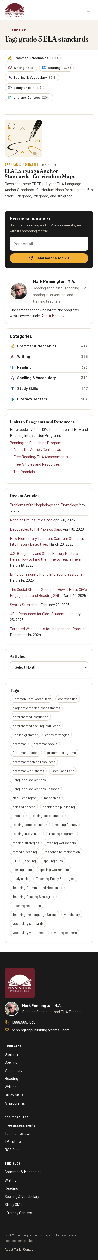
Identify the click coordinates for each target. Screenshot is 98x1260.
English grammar (25, 735)
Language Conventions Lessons (36, 789)
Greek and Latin (63, 771)
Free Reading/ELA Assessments (40, 456)
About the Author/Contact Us (37, 449)
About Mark (13, 1249)
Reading (59, 67)
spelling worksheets (54, 869)
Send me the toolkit (52, 258)
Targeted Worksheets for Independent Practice (48, 628)
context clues (67, 699)
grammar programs (61, 752)
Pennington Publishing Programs (36, 442)
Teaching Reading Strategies (33, 896)
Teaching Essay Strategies (55, 878)
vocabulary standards (28, 923)
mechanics (52, 798)
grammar (19, 744)
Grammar (12, 1054)
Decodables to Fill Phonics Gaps (36, 529)
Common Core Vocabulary (32, 699)
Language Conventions (29, 780)
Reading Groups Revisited (31, 520)
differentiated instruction (30, 717)
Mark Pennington (25, 798)
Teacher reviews (18, 1133)
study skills (21, 878)
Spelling (11, 1062)
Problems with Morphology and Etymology (44, 504)
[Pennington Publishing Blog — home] (14, 10)
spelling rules (53, 861)
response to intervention (62, 852)
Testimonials (24, 471)
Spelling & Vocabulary (34, 77)
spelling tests (22, 869)
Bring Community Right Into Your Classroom (46, 574)
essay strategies (57, 735)
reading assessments (47, 815)
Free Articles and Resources (36, 464)
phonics (18, 815)
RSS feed (12, 1149)
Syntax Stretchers (25, 604)
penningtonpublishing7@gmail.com (41, 1030)
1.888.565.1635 (23, 1022)
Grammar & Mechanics (35, 58)
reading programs (62, 833)
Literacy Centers (31, 97)
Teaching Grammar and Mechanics (37, 887)
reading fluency (66, 824)
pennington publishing (59, 807)
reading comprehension (30, 824)
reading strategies (26, 843)
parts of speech (24, 807)
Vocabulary (13, 1070)
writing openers (65, 932)
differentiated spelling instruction (36, 726)
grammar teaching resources (34, 762)
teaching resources (27, 905)
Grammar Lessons (26, 752)
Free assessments (20, 1125)
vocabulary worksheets (29, 932)
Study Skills (27, 87)
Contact (28, 1249)
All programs (15, 1103)
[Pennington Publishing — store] (20, 983)
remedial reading (25, 852)
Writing (23, 67)
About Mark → (52, 315)
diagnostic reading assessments (36, 708)
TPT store (13, 1141)
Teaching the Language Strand (35, 914)
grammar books (45, 744)
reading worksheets (61, 843)
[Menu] (88, 10)
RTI (15, 861)
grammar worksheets (28, 771)
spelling (30, 861)
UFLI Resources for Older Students (38, 613)
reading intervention (27, 833)
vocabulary (72, 914)
